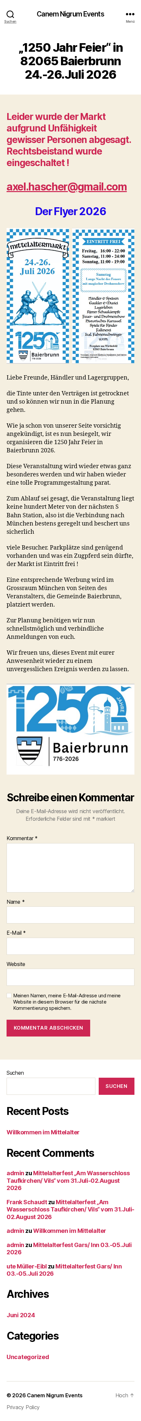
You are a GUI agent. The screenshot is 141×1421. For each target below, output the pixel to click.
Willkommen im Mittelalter (43, 1132)
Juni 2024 (21, 1315)
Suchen (15, 1072)
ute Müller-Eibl (27, 1266)
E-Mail (16, 933)
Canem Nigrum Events (70, 14)
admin (15, 1173)
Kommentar (22, 838)
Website (16, 964)
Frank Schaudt (27, 1202)
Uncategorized (28, 1356)
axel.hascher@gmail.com (67, 186)
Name (16, 902)
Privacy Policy (23, 1407)
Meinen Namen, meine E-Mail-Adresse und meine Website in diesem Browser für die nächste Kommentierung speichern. (67, 1002)
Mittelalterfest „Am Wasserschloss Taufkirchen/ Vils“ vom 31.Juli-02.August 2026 (68, 1180)
